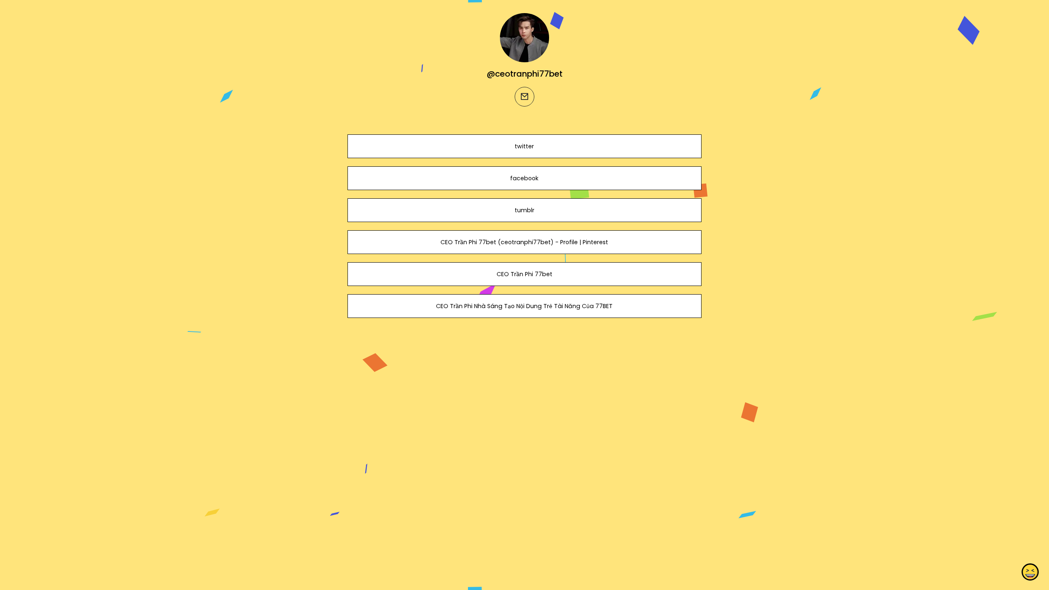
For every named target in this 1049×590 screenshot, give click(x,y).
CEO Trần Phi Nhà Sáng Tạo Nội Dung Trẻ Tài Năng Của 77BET (524, 306)
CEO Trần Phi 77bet (524, 274)
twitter (524, 146)
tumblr (524, 210)
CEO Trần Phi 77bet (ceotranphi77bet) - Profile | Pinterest (524, 242)
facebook (524, 178)
